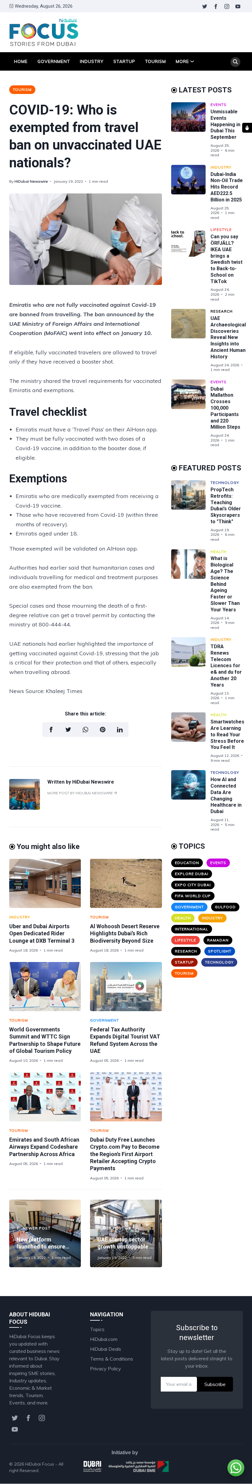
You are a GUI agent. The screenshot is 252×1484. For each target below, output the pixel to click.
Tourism (155, 61)
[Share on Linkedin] (119, 729)
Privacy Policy (105, 1368)
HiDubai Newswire (31, 181)
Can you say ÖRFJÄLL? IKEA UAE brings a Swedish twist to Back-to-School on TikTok (226, 259)
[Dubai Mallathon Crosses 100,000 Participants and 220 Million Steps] (191, 413)
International (191, 929)
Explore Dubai (191, 873)
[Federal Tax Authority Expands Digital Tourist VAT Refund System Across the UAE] (126, 986)
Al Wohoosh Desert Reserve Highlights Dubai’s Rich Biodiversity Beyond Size (124, 933)
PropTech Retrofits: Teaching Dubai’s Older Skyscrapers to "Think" (226, 505)
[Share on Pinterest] (102, 729)
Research (222, 311)
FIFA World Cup (193, 896)
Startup (124, 61)
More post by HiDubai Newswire (80, 793)
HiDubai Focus (39, 1464)
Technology (225, 482)
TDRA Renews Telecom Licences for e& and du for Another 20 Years (226, 666)
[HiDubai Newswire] (24, 808)
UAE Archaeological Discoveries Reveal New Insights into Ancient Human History (228, 337)
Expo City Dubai (193, 884)
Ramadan (218, 940)
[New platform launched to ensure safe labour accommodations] (45, 1233)
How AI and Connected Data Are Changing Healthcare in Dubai (226, 795)
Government (53, 61)
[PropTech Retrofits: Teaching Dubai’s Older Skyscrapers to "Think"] (191, 511)
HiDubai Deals (105, 1349)
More (182, 61)
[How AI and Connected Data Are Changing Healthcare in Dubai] (191, 801)
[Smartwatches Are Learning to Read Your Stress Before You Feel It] (191, 737)
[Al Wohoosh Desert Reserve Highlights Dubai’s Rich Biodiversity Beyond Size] (126, 883)
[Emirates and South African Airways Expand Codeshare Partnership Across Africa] (45, 1096)
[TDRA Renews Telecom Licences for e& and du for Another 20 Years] (191, 671)
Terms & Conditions (111, 1359)
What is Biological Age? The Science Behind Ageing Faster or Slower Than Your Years (225, 583)
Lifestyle (221, 229)
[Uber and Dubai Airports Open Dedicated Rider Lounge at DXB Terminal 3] (45, 883)
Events (218, 104)
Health (218, 551)
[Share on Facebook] (51, 729)
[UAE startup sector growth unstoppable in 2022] (126, 1233)
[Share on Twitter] (68, 729)
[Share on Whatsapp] (85, 729)
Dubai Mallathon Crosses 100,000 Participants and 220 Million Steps (225, 408)
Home (21, 61)
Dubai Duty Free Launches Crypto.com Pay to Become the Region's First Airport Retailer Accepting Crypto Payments (124, 1154)
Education (187, 862)
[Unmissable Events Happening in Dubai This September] (191, 130)
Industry (92, 61)
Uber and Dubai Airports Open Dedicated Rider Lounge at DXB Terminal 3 (41, 933)
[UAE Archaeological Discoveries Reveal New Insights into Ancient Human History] (191, 340)
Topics (97, 1329)
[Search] (235, 62)
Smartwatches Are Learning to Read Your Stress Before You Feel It (227, 734)
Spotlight (219, 951)
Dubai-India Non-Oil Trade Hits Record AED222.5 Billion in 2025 (227, 187)
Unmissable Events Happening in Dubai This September (225, 124)
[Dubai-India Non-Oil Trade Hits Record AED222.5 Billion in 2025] (191, 192)
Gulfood (225, 907)
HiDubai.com (103, 1339)
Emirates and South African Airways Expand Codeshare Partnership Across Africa (44, 1146)
